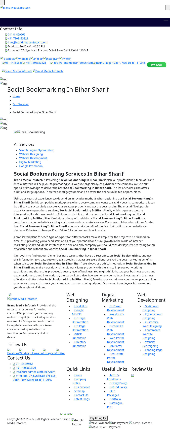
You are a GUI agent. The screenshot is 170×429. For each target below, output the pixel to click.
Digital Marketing (30, 162)
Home (16, 96)
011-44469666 (16, 34)
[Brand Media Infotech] (17, 71)
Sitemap (79, 391)
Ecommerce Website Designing (151, 334)
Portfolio (115, 399)
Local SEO (80, 306)
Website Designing (31, 154)
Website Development (33, 158)
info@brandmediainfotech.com (73, 63)
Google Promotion (31, 166)
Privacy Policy (118, 383)
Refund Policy (118, 387)
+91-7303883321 (18, 38)
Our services (82, 387)
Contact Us (81, 395)
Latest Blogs (82, 399)
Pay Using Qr (98, 418)
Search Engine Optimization (36, 150)
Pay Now (156, 64)
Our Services (21, 104)
